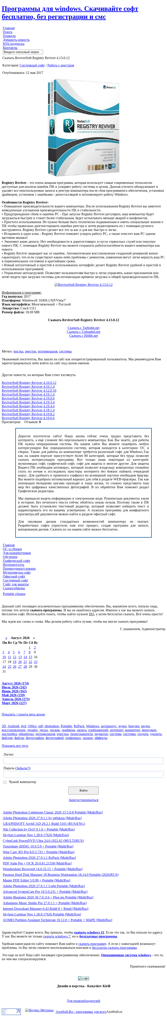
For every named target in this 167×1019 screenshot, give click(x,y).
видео (145, 726)
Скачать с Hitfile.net (83, 335)
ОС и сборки (12, 549)
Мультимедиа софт (17, 572)
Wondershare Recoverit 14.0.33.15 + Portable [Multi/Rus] (42, 869)
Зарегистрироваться (83, 800)
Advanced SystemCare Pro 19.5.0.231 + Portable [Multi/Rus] (45, 892)
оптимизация (47, 351)
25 (9, 666)
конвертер (132, 730)
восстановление (13, 730)
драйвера (68, 730)
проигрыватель (81, 734)
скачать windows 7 (56, 936)
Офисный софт (14, 576)
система (115, 734)
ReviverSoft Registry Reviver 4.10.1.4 (28, 386)
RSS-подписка (13, 44)
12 (14, 657)
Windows (92, 726)
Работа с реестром (60, 65)
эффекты (100, 738)
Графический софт (16, 561)
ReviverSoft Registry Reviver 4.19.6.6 (28, 418)
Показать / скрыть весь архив (23, 714)
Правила (9, 36)
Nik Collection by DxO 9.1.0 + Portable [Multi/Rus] (39, 829)
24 (4, 666)
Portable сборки (14, 594)
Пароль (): (17, 768)
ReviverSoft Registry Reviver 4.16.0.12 (29, 383)
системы (65, 351)
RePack (79, 726)
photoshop (52, 726)
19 (14, 662)
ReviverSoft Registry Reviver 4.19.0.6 (28, 398)
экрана (88, 738)
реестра (30, 351)
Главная (9, 28)
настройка (9, 734)
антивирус (109, 726)
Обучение (10, 557)
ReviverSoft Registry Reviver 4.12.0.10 (29, 390)
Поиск (7, 32)
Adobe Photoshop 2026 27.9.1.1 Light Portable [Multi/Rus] (44, 886)
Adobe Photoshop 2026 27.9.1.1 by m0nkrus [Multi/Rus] (42, 818)
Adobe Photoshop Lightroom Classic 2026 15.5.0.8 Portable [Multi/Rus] (53, 812)
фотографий (55, 738)
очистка (62, 734)
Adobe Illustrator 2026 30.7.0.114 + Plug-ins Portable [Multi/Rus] (48, 897)
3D (4, 726)
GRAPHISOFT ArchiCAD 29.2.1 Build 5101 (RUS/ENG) (44, 824)
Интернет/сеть (13, 564)
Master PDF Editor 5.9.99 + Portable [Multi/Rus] (36, 880)
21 (25, 662)
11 (9, 657)
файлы (19, 738)
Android (13, 726)
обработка (26, 734)
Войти (83, 790)
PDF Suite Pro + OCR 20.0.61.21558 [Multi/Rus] (37, 863)
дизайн (32, 730)
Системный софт (32, 65)
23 (35, 662)
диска (43, 730)
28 (25, 666)
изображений (98, 730)
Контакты (10, 47)
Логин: (8, 754)
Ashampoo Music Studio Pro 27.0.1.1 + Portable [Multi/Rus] (45, 903)
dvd (23, 726)
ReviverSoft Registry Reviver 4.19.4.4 (28, 406)
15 (30, 657)
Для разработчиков (17, 553)
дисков (55, 730)
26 (14, 666)
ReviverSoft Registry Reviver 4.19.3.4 (28, 402)
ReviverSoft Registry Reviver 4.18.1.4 (28, 410)
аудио (122, 726)
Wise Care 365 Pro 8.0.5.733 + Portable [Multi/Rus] (38, 852)
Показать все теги (15, 746)
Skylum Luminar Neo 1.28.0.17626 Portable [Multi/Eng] (42, 914)
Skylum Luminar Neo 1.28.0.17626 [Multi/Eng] (36, 835)
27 (20, 666)
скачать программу (92, 944)
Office (32, 726)
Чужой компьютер (22, 782)
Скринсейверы (14, 588)
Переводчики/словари (19, 568)
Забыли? (22, 768)
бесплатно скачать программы (114, 947)
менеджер (149, 730)
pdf (40, 726)
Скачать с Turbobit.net (83, 328)
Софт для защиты (16, 584)
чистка (18, 351)
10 (4, 657)
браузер (133, 726)
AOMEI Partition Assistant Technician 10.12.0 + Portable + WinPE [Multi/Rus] (57, 920)
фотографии (35, 738)
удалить (156, 734)
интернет (116, 730)
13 (20, 657)
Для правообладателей (83, 1001)
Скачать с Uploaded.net (83, 332)
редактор (101, 734)
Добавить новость (16, 40)
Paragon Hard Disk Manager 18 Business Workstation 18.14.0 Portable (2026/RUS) (61, 875)
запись (82, 730)
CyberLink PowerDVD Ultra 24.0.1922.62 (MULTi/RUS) (43, 841)
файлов (7, 738)
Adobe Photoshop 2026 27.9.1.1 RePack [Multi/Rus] (39, 858)
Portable (66, 726)
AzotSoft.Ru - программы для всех (81, 1012)
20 (20, 662)
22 (30, 662)
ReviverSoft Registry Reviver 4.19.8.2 (28, 414)
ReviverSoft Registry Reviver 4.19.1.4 (28, 394)
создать (142, 734)
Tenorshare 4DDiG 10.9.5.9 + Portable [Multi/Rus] (38, 846)
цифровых (73, 738)
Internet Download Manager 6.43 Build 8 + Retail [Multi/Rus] (45, 908)
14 (25, 657)
